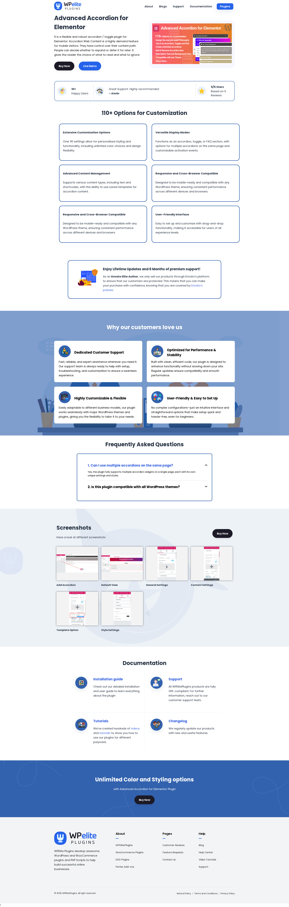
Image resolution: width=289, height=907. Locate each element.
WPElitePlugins (124, 845)
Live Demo (90, 66)
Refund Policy (184, 893)
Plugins (225, 6)
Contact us (169, 859)
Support (178, 6)
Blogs (163, 6)
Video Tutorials (207, 859)
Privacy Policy (228, 893)
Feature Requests (173, 852)
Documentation (201, 6)
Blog (201, 845)
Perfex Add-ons (125, 867)
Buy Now (64, 66)
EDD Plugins (122, 859)
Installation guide (108, 679)
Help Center (206, 852)
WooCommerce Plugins (129, 852)
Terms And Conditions (206, 893)
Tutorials (100, 721)
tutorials (104, 733)
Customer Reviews (174, 845)
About (148, 6)
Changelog (178, 721)
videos (135, 728)
